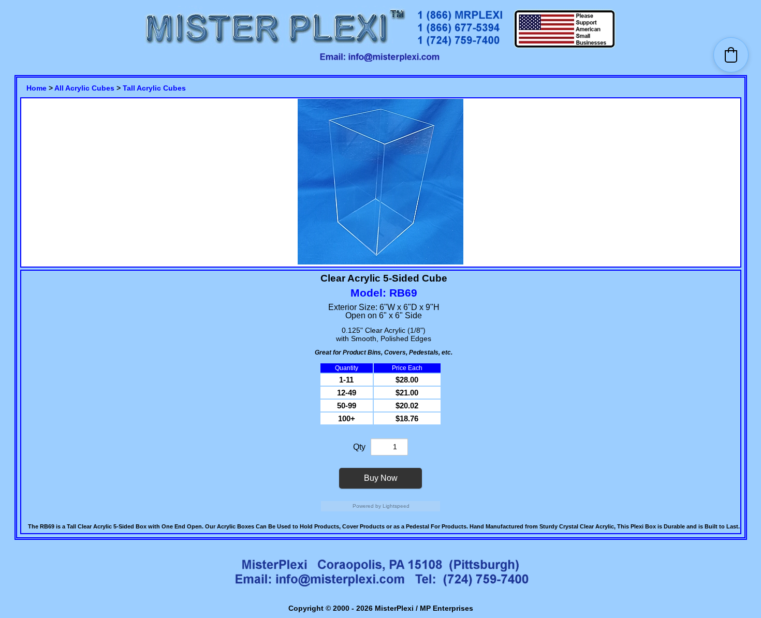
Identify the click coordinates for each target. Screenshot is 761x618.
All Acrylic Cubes (84, 88)
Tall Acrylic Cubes (154, 88)
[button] (731, 54)
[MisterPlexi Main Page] (274, 46)
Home (36, 88)
